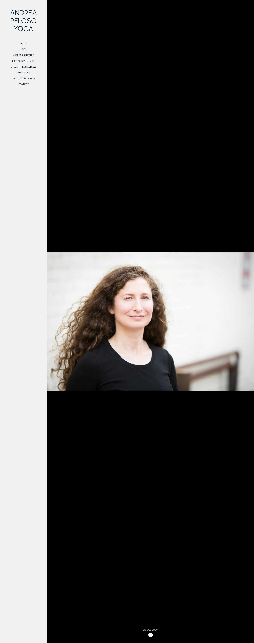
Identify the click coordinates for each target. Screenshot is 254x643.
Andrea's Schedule (23, 55)
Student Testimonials (23, 67)
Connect (23, 84)
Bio (23, 49)
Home (23, 43)
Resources (23, 72)
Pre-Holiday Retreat (23, 61)
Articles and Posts (23, 78)
